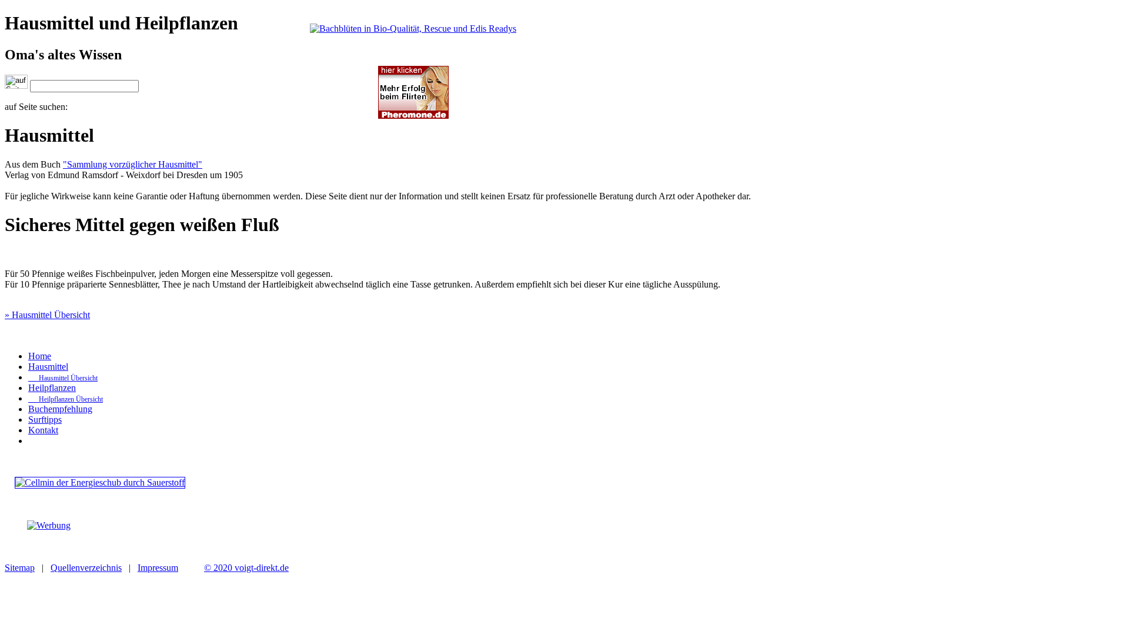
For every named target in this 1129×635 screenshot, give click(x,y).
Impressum (158, 568)
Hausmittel (48, 367)
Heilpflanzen (52, 388)
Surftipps (45, 420)
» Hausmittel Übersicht (47, 315)
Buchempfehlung (60, 409)
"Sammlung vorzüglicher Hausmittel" (132, 164)
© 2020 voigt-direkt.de (246, 568)
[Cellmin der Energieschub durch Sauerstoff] (100, 482)
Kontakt (43, 430)
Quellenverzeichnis (86, 568)
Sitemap (20, 568)
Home (39, 356)
